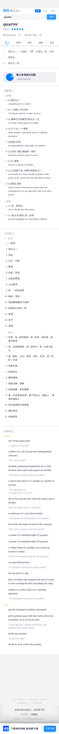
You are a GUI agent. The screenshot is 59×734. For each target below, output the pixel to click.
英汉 (38, 11)
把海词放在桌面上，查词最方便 (29, 710)
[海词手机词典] (11, 11)
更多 (53, 11)
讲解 (40, 42)
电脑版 (34, 714)
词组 (29, 42)
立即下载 (50, 728)
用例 (18, 42)
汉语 (45, 11)
